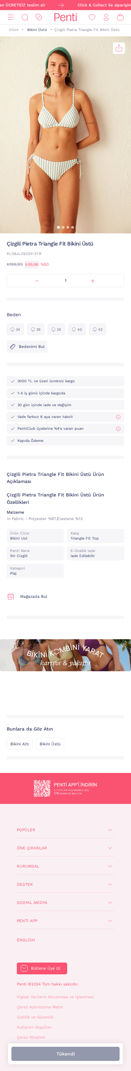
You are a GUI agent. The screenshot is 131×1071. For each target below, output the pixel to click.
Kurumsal (28, 866)
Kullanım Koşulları (34, 1027)
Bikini (13, 30)
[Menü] (11, 17)
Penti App (27, 920)
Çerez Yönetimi (31, 1037)
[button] (58, 227)
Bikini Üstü (37, 30)
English (26, 940)
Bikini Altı (19, 744)
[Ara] (25, 17)
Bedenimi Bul (32, 346)
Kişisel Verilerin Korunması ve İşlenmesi (55, 997)
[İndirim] (39, 17)
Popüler (26, 829)
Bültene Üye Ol (45, 968)
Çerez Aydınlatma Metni (40, 1007)
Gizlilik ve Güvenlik (35, 1017)
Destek (25, 884)
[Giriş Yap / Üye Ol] (106, 17)
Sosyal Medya (32, 902)
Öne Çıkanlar (32, 848)
